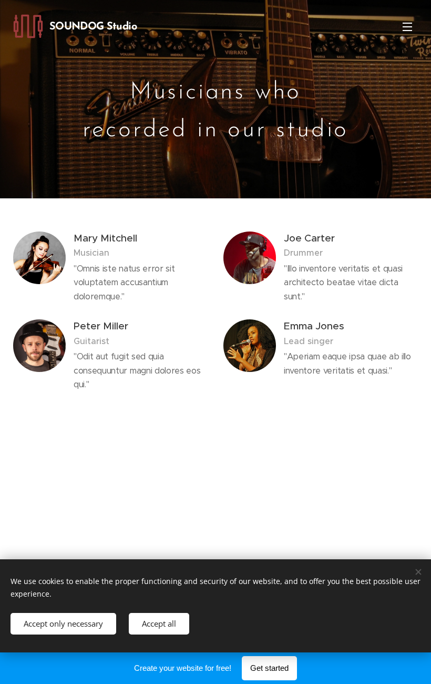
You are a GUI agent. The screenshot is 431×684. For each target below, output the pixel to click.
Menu (407, 26)
